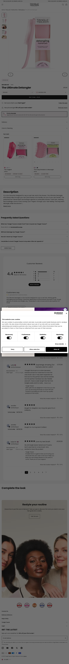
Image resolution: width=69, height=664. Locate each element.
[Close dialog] (65, 309)
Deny (12, 349)
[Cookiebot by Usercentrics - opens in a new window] (55, 313)
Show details (59, 344)
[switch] (26, 338)
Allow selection (34, 349)
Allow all (56, 349)
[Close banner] (66, 313)
